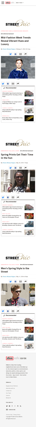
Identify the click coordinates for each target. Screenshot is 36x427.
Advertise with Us (10, 388)
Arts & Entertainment (7, 33)
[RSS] (20, 406)
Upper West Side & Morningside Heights (14, 31)
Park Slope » (6, 100)
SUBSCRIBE (12, 409)
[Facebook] (9, 406)
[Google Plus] (15, 406)
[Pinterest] (12, 406)
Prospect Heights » (8, 91)
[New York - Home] (10, 3)
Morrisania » (6, 116)
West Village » (6, 213)
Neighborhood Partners (12, 386)
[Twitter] (7, 406)
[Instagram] (17, 406)
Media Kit (8, 398)
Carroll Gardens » (8, 108)
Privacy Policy (16, 414)
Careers (8, 395)
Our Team (8, 393)
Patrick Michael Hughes (9, 49)
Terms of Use (9, 414)
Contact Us (8, 391)
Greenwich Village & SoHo (10, 150)
